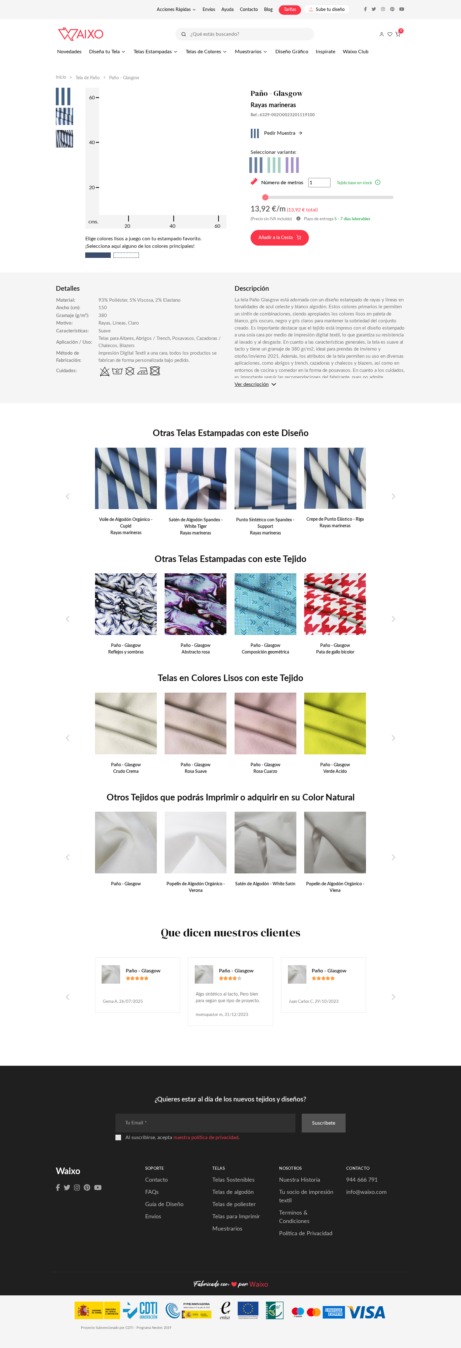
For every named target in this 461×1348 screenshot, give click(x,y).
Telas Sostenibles (233, 1180)
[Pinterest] (87, 1188)
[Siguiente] (393, 497)
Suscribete (323, 1123)
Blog (268, 10)
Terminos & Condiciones (294, 1217)
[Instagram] (77, 1188)
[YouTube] (98, 1188)
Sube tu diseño (330, 10)
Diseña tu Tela (104, 51)
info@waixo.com (366, 1192)
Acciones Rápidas (174, 10)
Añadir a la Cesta (276, 237)
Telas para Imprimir (236, 1217)
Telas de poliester (234, 1204)
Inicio (61, 77)
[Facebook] (58, 1188)
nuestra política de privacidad (205, 1137)
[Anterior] (68, 497)
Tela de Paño (88, 78)
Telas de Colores (203, 51)
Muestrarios (248, 51)
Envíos (209, 10)
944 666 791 (362, 1180)
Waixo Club (355, 51)
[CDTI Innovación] (119, 1311)
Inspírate (325, 51)
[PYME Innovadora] (191, 1311)
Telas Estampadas (153, 51)
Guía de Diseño (164, 1204)
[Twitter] (67, 1188)
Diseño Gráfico (291, 51)
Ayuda (227, 10)
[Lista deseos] (389, 34)
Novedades (69, 51)
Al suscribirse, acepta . (182, 1137)
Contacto (249, 10)
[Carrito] (397, 34)
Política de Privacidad (305, 1233)
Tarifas (290, 10)
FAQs (152, 1192)
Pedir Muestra (279, 133)
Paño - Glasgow (143, 970)
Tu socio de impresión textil (306, 1196)
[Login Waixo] (381, 34)
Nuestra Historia (299, 1180)
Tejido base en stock (354, 183)
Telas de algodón (233, 1192)
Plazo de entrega (336, 219)
